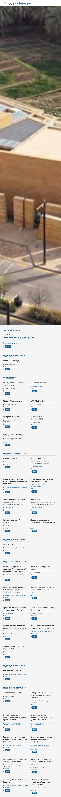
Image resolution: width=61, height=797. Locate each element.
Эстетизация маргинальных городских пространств (41, 480)
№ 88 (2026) (6, 334)
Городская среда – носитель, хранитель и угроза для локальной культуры (14, 589)
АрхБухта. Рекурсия (11, 417)
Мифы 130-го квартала (12, 401)
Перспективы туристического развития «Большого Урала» (42, 627)
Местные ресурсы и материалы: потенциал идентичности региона (39, 460)
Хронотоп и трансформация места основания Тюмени (14, 608)
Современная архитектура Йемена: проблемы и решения (41, 739)
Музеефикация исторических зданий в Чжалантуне (15, 760)
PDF (8, 346)
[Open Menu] (5, 3)
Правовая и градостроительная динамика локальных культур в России (42, 501)
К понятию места (10, 458)
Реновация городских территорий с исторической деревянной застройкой (14, 568)
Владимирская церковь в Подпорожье (13, 647)
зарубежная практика (12, 671)
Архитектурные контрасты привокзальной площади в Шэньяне (41, 761)
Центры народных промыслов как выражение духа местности (14, 717)
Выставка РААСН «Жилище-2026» (37, 418)
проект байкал (18, 3)
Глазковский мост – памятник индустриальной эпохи (42, 588)
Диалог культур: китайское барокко (14, 780)
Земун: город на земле (12, 693)
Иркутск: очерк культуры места (40, 567)
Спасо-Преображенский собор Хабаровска (42, 608)
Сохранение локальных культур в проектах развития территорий (15, 481)
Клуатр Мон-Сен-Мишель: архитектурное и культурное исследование (42, 695)
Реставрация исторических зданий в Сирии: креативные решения (15, 739)
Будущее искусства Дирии (13, 435)
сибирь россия (9, 544)
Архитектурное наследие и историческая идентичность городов (14, 628)
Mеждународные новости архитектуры (13, 384)
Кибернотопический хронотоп (11, 521)
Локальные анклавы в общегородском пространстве (42, 521)
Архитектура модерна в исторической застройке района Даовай (40, 781)
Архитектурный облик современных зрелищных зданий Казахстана (41, 717)
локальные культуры (18, 337)
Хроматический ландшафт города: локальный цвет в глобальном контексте (14, 501)
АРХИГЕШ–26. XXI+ (38, 401)
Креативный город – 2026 (40, 383)
